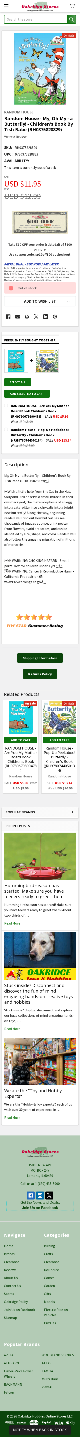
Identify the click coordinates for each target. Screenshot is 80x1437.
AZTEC (9, 1355)
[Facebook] (8, 317)
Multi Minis (50, 1379)
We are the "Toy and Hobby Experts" (33, 1093)
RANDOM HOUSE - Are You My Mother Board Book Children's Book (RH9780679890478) (20, 759)
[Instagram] (40, 1195)
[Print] (27, 317)
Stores (9, 1293)
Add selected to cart (27, 394)
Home (8, 1246)
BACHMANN (13, 1384)
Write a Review (15, 136)
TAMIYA (47, 1371)
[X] (36, 317)
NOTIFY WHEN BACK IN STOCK (40, 1430)
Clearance (11, 1262)
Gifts (47, 1293)
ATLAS (46, 1363)
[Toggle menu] (6, 6)
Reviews (10, 1270)
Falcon (9, 1392)
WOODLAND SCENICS (58, 1355)
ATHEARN (11, 1363)
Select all (18, 382)
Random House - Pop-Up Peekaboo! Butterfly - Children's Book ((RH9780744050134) (59, 759)
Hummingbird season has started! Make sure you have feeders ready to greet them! (34, 891)
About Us (11, 1277)
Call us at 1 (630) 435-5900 (40, 1183)
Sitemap (10, 1317)
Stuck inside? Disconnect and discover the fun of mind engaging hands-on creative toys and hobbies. (38, 993)
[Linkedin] (46, 317)
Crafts (48, 1254)
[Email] (18, 317)
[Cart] (73, 6)
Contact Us (12, 1285)
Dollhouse (52, 1270)
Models (49, 1301)
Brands (9, 1254)
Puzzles (50, 1323)
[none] (40, 69)
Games (49, 1277)
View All (48, 1387)
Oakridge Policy (16, 1301)
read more (12, 923)
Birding (49, 1246)
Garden (49, 1285)
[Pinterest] (55, 317)
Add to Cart (21, 740)
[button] (40, 301)
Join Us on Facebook (19, 1309)
